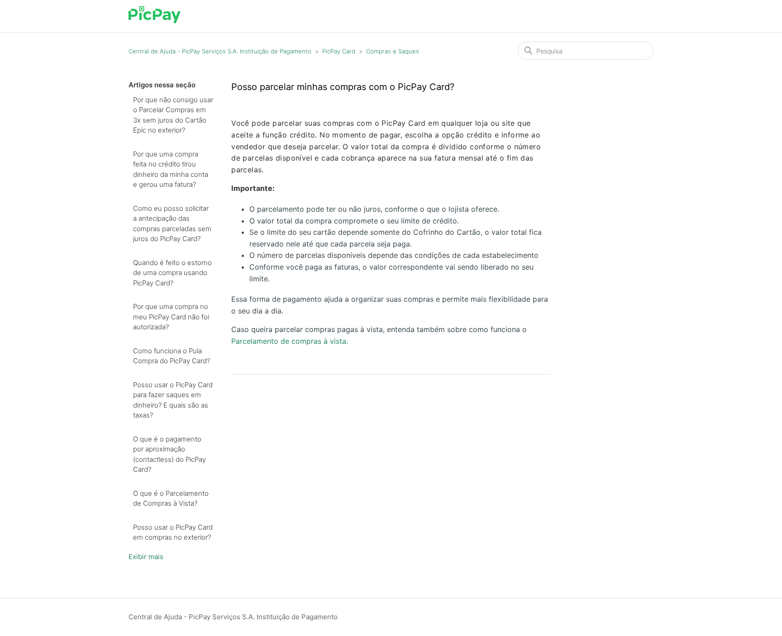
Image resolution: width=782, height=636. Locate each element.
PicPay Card (338, 51)
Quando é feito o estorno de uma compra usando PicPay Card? (172, 272)
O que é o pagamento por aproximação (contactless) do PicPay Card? (169, 454)
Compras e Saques (392, 51)
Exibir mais (146, 556)
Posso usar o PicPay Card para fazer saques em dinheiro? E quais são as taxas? (173, 400)
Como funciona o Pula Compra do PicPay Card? (171, 355)
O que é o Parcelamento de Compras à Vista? (171, 498)
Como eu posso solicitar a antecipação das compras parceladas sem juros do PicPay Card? (172, 223)
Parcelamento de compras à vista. (289, 341)
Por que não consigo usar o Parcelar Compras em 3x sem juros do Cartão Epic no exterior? (173, 115)
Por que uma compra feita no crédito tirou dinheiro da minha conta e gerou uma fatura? (170, 169)
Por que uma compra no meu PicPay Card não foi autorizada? (171, 316)
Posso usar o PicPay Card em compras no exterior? (173, 532)
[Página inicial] (155, 20)
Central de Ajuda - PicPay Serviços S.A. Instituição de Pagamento (220, 51)
